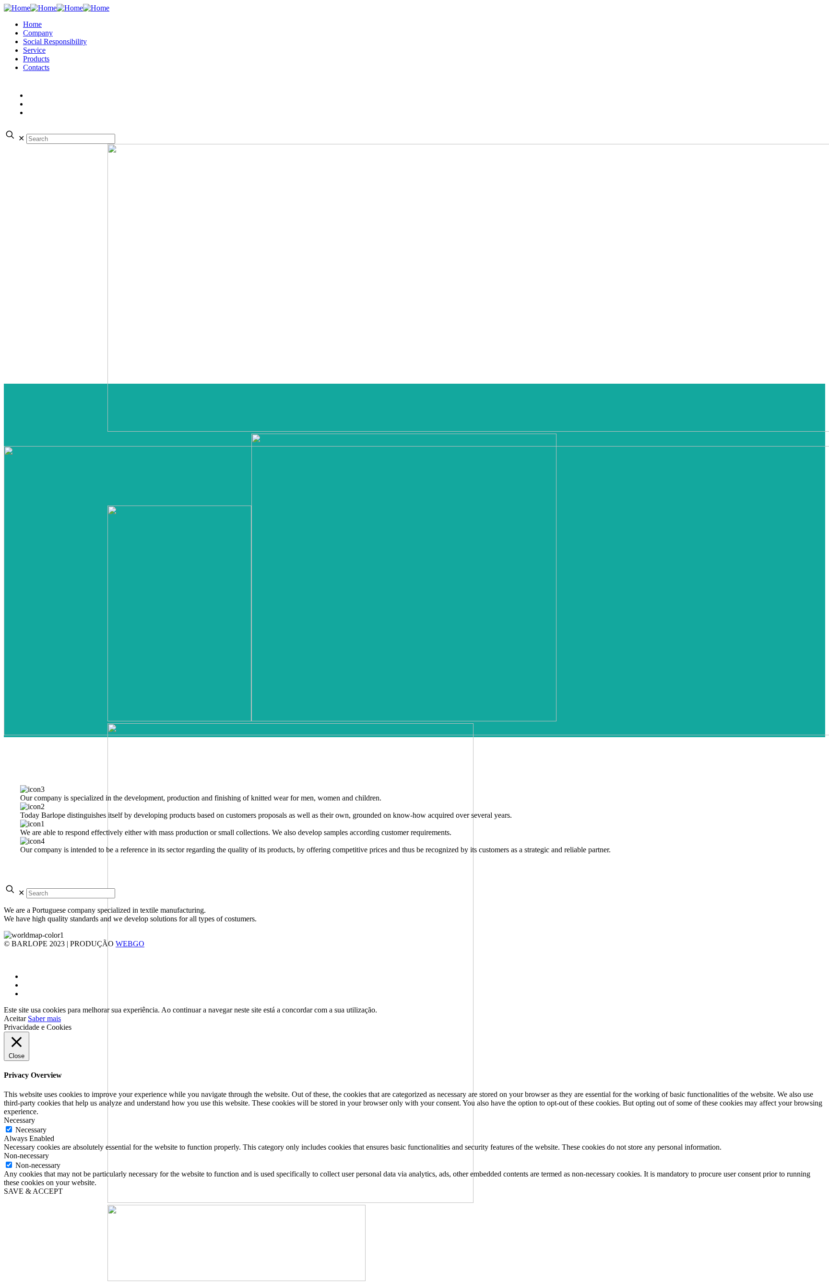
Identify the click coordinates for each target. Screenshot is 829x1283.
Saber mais (44, 1018)
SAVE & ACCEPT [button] (33, 1191)
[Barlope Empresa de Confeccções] (56, 8)
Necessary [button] (19, 1120)
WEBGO (130, 944)
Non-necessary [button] (26, 1156)
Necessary (31, 1130)
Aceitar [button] (15, 1018)
